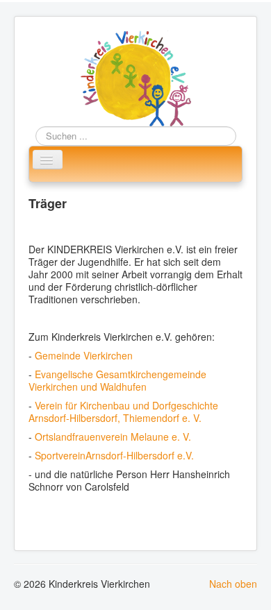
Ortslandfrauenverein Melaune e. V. (113, 436)
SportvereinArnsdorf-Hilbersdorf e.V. (114, 455)
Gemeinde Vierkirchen (84, 355)
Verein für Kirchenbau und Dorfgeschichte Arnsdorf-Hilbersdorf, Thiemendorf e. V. (123, 411)
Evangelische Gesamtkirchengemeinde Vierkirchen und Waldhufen (117, 380)
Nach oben (233, 584)
